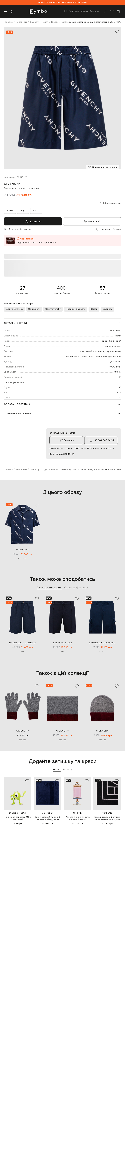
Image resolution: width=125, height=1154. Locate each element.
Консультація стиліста (19, 229)
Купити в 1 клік (92, 221)
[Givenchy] (22, 524)
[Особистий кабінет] (105, 11)
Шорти (93, 309)
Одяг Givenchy (53, 309)
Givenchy (12, 184)
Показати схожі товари (105, 167)
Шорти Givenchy (14, 309)
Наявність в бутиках (110, 229)
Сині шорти (34, 309)
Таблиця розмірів (112, 203)
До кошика (33, 221)
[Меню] (6, 12)
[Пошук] (12, 12)
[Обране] (112, 11)
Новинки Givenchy (75, 309)
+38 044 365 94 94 (103, 440)
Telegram (69, 440)
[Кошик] (118, 11)
